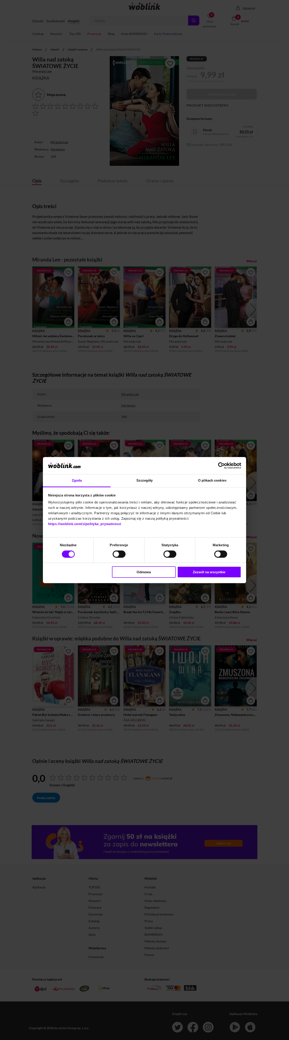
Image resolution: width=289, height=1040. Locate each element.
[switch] (119, 554)
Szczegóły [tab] (144, 480)
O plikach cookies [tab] (212, 480)
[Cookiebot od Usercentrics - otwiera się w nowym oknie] (221, 465)
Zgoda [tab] (77, 480)
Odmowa (144, 572)
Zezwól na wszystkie (209, 572)
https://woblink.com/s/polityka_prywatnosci (84, 524)
